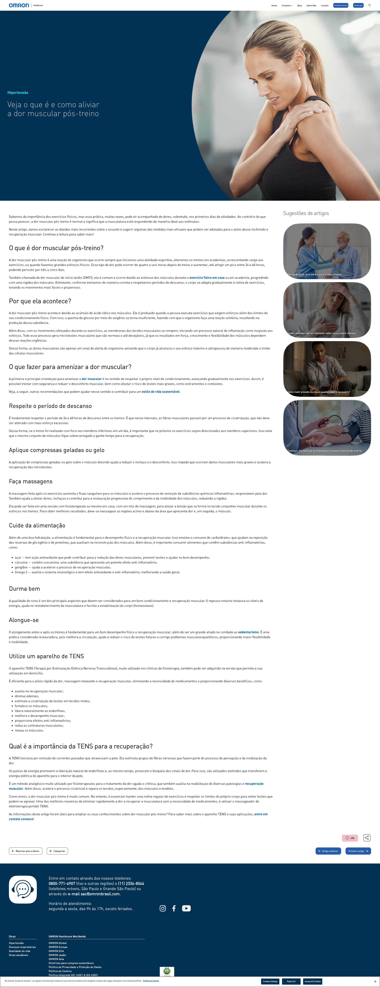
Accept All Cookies (313, 981)
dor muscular (92, 379)
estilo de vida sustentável (161, 392)
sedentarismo (248, 632)
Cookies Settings (270, 981)
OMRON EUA (56, 951)
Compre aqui (358, 5)
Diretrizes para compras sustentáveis (71, 963)
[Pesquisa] (369, 5)
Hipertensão (16, 943)
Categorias (59, 851)
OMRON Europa (58, 947)
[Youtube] (186, 908)
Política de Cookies (60, 971)
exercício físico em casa (207, 278)
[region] (190, 981)
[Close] (375, 981)
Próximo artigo (356, 851)
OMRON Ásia (56, 959)
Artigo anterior (330, 851)
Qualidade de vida (19, 951)
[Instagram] (163, 908)
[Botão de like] (347, 838)
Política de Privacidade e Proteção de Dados (75, 967)
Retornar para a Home (27, 851)
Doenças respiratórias (22, 947)
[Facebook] (174, 908)
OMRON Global (58, 943)
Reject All (291, 981)
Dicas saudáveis (18, 955)
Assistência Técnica (340, 5)
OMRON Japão (57, 955)
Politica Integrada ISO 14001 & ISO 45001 (73, 975)
